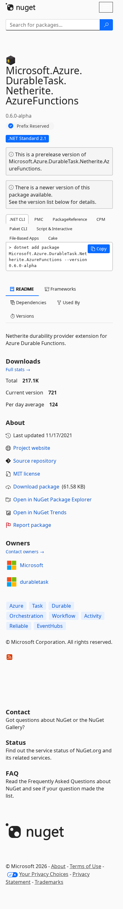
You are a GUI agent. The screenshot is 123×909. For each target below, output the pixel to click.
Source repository (34, 460)
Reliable (18, 625)
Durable (61, 605)
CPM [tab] (101, 219)
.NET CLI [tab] (17, 219)
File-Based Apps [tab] (24, 238)
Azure (16, 605)
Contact (18, 712)
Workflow (63, 615)
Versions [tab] (24, 316)
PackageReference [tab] (70, 219)
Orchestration (26, 615)
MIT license (26, 473)
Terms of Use (85, 866)
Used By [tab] (71, 302)
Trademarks (49, 881)
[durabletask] (11, 582)
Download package (36, 486)
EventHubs (50, 625)
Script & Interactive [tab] (54, 228)
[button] (99, 248)
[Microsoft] (11, 565)
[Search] (106, 25)
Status (16, 742)
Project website (31, 447)
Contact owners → (25, 552)
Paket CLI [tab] (18, 228)
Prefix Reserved (33, 126)
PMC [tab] (38, 219)
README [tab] (24, 289)
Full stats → (18, 369)
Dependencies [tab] (30, 302)
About (58, 866)
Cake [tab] (52, 238)
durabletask (34, 581)
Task (37, 605)
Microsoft (31, 565)
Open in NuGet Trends (40, 512)
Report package (32, 524)
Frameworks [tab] (62, 289)
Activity (92, 615)
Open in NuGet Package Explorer (52, 499)
